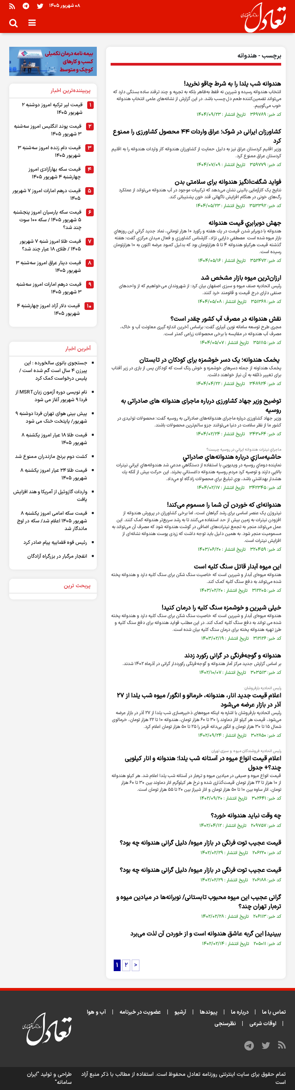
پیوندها (208, 1012)
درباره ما (240, 1012)
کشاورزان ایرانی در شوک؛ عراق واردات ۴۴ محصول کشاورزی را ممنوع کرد (197, 136)
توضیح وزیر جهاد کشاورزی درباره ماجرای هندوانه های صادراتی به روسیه (201, 406)
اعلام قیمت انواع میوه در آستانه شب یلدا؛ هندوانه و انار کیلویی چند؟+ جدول (203, 763)
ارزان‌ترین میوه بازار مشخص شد (241, 278)
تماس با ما (274, 1012)
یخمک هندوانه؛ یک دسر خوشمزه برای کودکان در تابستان (210, 360)
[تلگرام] (26, 6)
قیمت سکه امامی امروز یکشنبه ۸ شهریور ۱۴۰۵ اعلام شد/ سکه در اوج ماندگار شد (52, 521)
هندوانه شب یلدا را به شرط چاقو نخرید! (232, 84)
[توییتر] (40, 6)
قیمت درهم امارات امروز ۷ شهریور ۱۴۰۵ (46, 195)
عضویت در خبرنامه (140, 1012)
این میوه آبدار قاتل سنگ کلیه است (237, 566)
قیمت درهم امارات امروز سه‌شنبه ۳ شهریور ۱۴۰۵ (48, 288)
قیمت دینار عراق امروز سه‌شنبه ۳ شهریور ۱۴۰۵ (48, 267)
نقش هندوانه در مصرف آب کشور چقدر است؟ (226, 319)
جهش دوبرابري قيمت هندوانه (245, 223)
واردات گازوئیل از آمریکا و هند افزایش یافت (50, 496)
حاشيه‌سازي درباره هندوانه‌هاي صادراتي (232, 457)
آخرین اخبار (78, 349)
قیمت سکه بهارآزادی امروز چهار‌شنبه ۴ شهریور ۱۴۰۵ (54, 173)
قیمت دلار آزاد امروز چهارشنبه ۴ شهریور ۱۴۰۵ (48, 310)
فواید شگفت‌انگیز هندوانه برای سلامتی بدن (228, 182)
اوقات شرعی (262, 1024)
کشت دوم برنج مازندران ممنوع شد (51, 457)
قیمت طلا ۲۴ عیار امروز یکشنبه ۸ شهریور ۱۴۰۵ (53, 474)
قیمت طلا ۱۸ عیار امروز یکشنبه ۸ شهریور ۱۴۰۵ (54, 439)
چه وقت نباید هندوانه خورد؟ (246, 815)
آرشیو (180, 1012)
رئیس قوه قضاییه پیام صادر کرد (55, 543)
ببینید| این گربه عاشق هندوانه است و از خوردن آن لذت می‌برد (206, 934)
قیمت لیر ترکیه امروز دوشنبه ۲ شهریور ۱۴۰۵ (52, 109)
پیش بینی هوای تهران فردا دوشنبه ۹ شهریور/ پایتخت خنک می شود (51, 417)
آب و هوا (96, 1012)
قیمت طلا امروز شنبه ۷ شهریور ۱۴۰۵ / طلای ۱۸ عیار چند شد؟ (50, 245)
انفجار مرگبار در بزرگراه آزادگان (57, 556)
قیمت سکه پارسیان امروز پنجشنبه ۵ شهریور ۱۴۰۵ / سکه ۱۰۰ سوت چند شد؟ (47, 220)
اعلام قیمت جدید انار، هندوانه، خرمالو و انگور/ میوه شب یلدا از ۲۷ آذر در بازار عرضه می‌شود (199, 700)
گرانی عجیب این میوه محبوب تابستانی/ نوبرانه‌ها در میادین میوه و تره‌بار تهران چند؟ (198, 902)
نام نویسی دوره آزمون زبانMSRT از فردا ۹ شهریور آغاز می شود (51, 396)
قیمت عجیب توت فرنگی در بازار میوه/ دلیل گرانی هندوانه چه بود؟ (200, 843)
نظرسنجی (225, 1024)
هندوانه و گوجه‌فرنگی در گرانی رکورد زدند (232, 655)
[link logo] (260, 17)
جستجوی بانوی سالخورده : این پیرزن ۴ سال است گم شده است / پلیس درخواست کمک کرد (53, 370)
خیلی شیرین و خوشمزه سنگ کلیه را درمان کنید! (221, 608)
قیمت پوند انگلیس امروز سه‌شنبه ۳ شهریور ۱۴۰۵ (47, 130)
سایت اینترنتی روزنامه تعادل (218, 1074)
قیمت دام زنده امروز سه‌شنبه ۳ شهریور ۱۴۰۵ (49, 152)
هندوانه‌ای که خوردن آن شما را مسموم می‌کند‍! (224, 505)
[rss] (12, 6)
